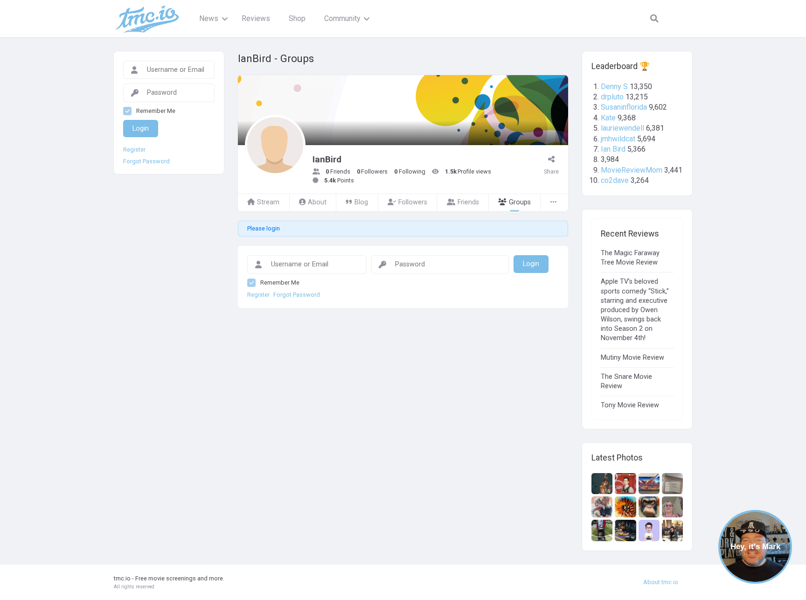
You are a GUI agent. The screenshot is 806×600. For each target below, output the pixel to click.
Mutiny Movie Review (632, 358)
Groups (520, 202)
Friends (468, 202)
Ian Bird (613, 149)
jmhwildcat (618, 138)
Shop (297, 18)
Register (258, 295)
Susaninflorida (624, 107)
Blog (361, 202)
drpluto (612, 96)
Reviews (256, 18)
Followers (412, 202)
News (208, 18)
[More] (554, 202)
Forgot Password (296, 295)
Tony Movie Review (630, 405)
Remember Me (279, 282)
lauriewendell (622, 128)
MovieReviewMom (631, 170)
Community (342, 18)
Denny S (614, 86)
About (317, 202)
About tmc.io (660, 582)
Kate (608, 117)
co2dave (615, 180)
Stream (268, 202)
